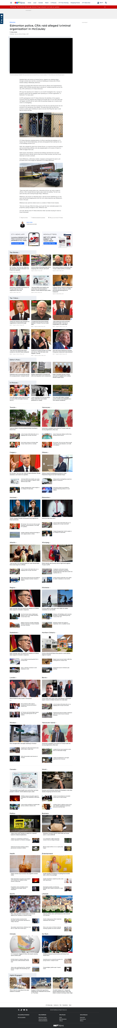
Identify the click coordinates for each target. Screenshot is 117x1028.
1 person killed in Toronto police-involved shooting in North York (23, 429)
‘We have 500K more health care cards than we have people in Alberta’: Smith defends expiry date (41, 289)
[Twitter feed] (19, 1010)
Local (34, 2)
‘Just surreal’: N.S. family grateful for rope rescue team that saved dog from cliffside (24, 564)
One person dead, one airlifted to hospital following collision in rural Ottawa (61, 489)
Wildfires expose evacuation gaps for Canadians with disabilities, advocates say (30, 797)
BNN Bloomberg (62, 1019)
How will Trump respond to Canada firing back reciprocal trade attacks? (63, 351)
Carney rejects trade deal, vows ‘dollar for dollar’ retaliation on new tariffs (55, 609)
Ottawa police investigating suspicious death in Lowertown (62, 480)
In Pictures (53, 2)
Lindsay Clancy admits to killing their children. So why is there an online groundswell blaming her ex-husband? (62, 289)
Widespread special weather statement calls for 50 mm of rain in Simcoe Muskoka (62, 714)
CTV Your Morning (63, 2)
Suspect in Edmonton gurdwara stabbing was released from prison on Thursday (40, 991)
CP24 (60, 1017)
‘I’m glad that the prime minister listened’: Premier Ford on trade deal (40, 323)
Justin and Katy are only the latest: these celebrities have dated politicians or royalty (40, 399)
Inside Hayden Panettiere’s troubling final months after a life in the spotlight (56, 874)
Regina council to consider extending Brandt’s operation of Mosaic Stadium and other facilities (30, 624)
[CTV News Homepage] (20, 3)
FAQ (60, 1005)
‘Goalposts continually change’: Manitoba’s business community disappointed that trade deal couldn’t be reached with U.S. (62, 571)
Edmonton (12, 22)
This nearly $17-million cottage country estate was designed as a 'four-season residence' (62, 399)
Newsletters (65, 1005)
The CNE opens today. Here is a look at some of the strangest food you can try (19, 399)
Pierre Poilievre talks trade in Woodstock (21, 698)
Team (70, 1005)
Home (29, 2)
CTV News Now (86, 2)
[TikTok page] (21, 1010)
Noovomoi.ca (83, 1019)
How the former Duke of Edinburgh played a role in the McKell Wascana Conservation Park (29, 615)
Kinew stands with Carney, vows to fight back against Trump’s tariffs (56, 564)
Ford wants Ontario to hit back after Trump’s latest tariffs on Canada (62, 268)
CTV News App (49, 1005)
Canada (40, 2)
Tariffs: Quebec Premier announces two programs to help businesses (24, 519)
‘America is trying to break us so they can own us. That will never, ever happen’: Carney (41, 352)
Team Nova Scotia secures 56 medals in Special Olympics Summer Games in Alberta (30, 579)
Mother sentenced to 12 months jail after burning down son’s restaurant (41, 375)
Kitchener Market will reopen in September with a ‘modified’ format (61, 623)
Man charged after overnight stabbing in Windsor (23, 743)
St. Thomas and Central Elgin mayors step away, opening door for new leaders (30, 713)
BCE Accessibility (21, 1017)
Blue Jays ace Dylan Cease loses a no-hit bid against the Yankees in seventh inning (23, 914)
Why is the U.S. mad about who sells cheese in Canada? (19, 990)
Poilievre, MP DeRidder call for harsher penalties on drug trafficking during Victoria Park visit (62, 615)
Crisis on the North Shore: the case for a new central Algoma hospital (56, 654)
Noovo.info (82, 1017)
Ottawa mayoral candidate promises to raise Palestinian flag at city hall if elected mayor (54, 474)
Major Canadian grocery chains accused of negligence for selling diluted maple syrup (61, 376)
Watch (46, 2)
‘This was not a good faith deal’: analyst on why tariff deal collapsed (19, 351)
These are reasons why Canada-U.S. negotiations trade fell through (20, 322)
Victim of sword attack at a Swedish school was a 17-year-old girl (61, 797)
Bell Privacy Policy (43, 1017)
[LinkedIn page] (27, 1010)
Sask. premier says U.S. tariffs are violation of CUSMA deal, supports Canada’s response (24, 609)
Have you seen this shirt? (48, 518)
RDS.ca (81, 1020)
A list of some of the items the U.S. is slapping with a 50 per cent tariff (41, 268)
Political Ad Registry (43, 1020)
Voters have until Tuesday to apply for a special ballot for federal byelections (23, 834)
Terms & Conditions (43, 1019)
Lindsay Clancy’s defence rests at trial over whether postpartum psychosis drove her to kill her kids (62, 806)
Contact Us (56, 1005)
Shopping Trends (75, 2)
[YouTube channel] (24, 1010)
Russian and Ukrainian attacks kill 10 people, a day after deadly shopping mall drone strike (57, 791)
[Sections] (11, 2)
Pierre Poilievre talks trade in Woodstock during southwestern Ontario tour (28, 705)
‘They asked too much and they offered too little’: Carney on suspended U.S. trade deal (61, 323)
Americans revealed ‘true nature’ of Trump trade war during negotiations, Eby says (19, 289)
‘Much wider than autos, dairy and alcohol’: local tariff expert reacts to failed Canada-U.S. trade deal (56, 699)
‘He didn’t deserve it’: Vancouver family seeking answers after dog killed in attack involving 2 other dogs (63, 991)
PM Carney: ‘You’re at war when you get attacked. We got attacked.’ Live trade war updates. (19, 269)
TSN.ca (61, 1020)
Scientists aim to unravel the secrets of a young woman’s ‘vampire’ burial (19, 375)
